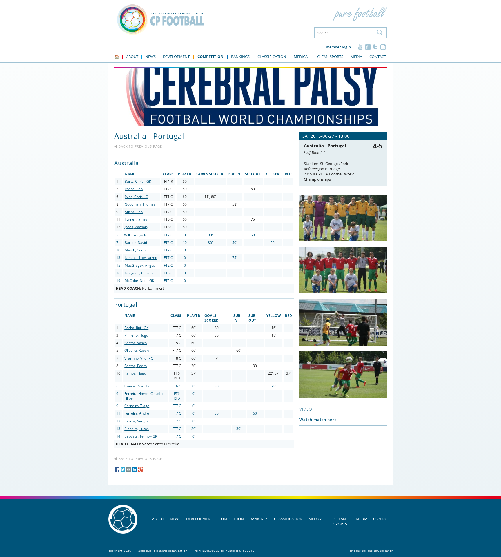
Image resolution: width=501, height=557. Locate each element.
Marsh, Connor (137, 250)
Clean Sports (340, 521)
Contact (381, 518)
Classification (288, 518)
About (158, 518)
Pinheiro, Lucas (136, 429)
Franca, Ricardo (136, 386)
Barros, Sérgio (136, 421)
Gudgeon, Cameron (140, 273)
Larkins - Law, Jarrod (141, 257)
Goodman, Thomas (140, 204)
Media (361, 518)
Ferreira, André (136, 413)
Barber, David (136, 242)
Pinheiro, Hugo (136, 335)
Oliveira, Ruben (136, 350)
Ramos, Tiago (135, 373)
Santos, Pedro (135, 366)
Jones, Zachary (136, 227)
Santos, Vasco (135, 343)
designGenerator (380, 551)
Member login (338, 47)
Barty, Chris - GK (138, 181)
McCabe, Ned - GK (139, 280)
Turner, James (136, 219)
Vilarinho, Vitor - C (138, 358)
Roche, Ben (134, 189)
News (175, 518)
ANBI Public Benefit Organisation (162, 551)
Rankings (259, 518)
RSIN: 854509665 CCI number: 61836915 (224, 551)
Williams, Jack (135, 235)
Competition (231, 518)
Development (199, 518)
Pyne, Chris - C (136, 197)
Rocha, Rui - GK (136, 328)
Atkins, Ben (134, 212)
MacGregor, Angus (140, 265)
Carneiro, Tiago (136, 406)
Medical (316, 518)
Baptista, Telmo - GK (140, 436)
